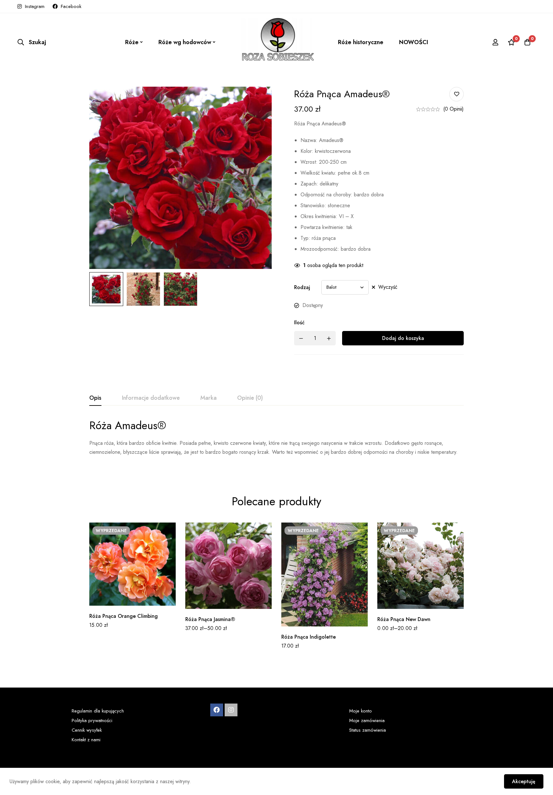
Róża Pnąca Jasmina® (210, 619)
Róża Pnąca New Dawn (403, 619)
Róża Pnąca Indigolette (308, 637)
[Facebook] (216, 710)
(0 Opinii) (453, 109)
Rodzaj (302, 287)
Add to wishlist (456, 94)
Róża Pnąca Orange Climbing (123, 616)
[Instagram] (231, 710)
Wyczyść (387, 287)
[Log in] (495, 42)
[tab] (95, 398)
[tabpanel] (276, 441)
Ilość (299, 322)
